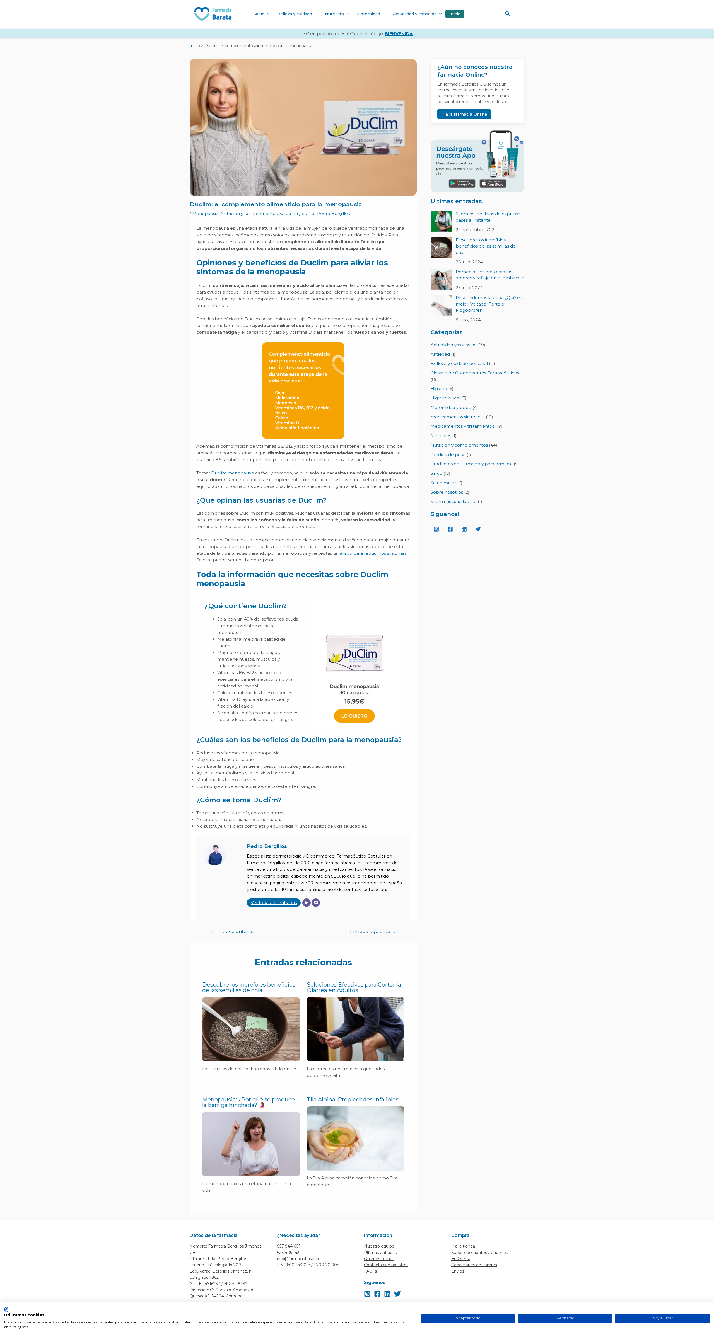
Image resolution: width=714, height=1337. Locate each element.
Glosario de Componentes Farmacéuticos (475, 373)
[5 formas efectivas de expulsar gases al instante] (441, 221)
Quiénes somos (379, 1258)
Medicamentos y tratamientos (462, 426)
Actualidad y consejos (414, 13)
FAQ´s (370, 1271)
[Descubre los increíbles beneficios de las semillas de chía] (441, 247)
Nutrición (334, 13)
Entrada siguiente (373, 931)
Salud (259, 13)
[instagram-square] (437, 529)
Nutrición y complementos (249, 213)
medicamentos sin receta (458, 417)
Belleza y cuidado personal (459, 363)
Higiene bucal (445, 398)
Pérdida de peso (448, 454)
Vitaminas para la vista (454, 501)
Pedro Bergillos (267, 846)
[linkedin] (465, 529)
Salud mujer (292, 213)
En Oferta (460, 1258)
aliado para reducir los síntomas (373, 553)
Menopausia (205, 213)
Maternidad (368, 13)
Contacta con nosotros (386, 1264)
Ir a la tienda (463, 1246)
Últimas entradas (380, 1252)
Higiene (439, 388)
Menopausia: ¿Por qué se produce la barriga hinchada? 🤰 (248, 1102)
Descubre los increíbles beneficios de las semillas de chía (248, 987)
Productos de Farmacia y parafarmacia (472, 463)
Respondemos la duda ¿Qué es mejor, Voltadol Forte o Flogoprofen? (489, 304)
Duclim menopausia (232, 473)
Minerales (441, 435)
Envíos (457, 1271)
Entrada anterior (232, 931)
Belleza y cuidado (294, 13)
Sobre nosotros (447, 492)
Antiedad (440, 354)
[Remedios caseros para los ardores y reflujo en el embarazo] (441, 279)
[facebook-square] (451, 529)
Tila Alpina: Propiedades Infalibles (353, 1099)
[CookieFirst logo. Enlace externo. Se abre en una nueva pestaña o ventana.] (6, 1309)
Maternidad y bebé (451, 407)
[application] (266, 14)
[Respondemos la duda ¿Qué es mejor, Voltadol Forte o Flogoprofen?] (441, 305)
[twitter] (478, 529)
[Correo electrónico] (316, 902)
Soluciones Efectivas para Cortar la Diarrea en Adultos (354, 987)
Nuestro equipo (379, 1246)
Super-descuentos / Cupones (479, 1252)
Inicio (454, 13)
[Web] (306, 902)
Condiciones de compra (474, 1264)
